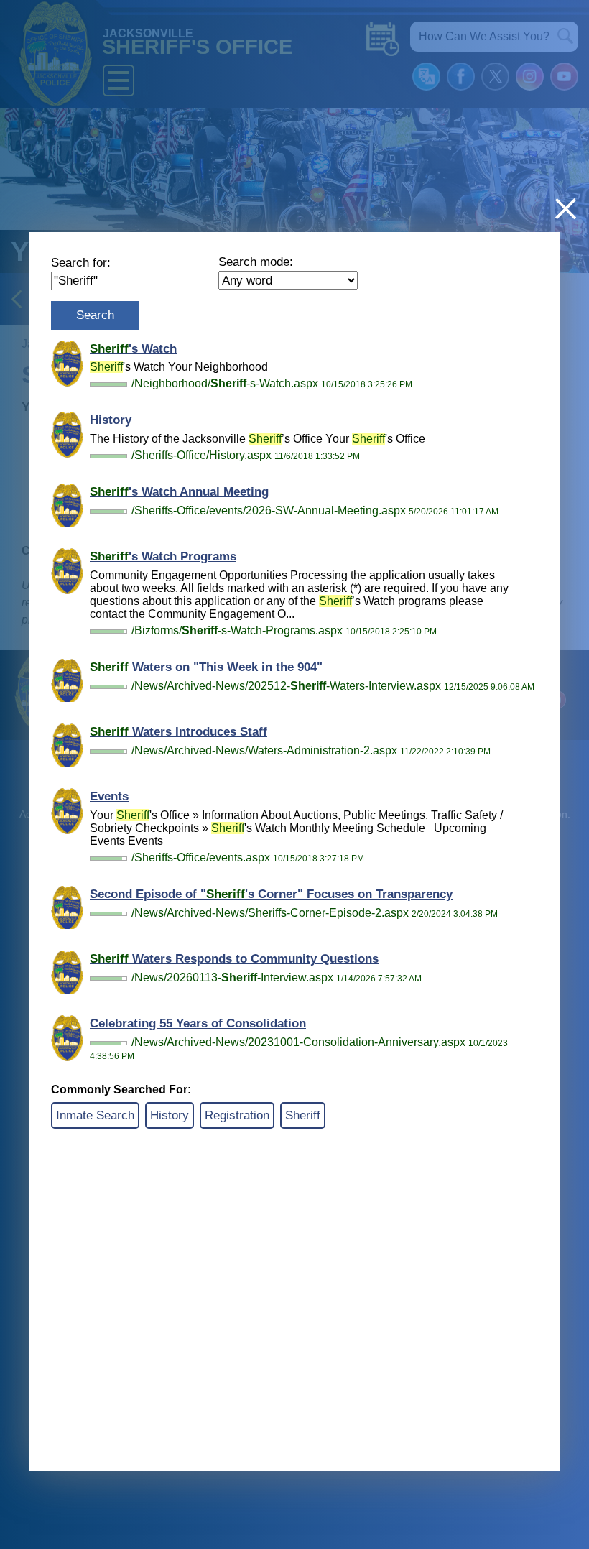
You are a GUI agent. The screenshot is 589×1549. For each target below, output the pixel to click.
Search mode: (255, 262)
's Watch (133, 349)
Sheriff (302, 1115)
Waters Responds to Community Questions (234, 959)
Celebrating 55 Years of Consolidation (198, 1023)
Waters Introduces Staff (178, 732)
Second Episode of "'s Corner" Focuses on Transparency (271, 894)
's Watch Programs (163, 556)
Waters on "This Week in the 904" (206, 667)
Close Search (565, 208)
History (110, 420)
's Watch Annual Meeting (179, 492)
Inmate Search (95, 1115)
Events (109, 796)
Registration (237, 1115)
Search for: (81, 262)
